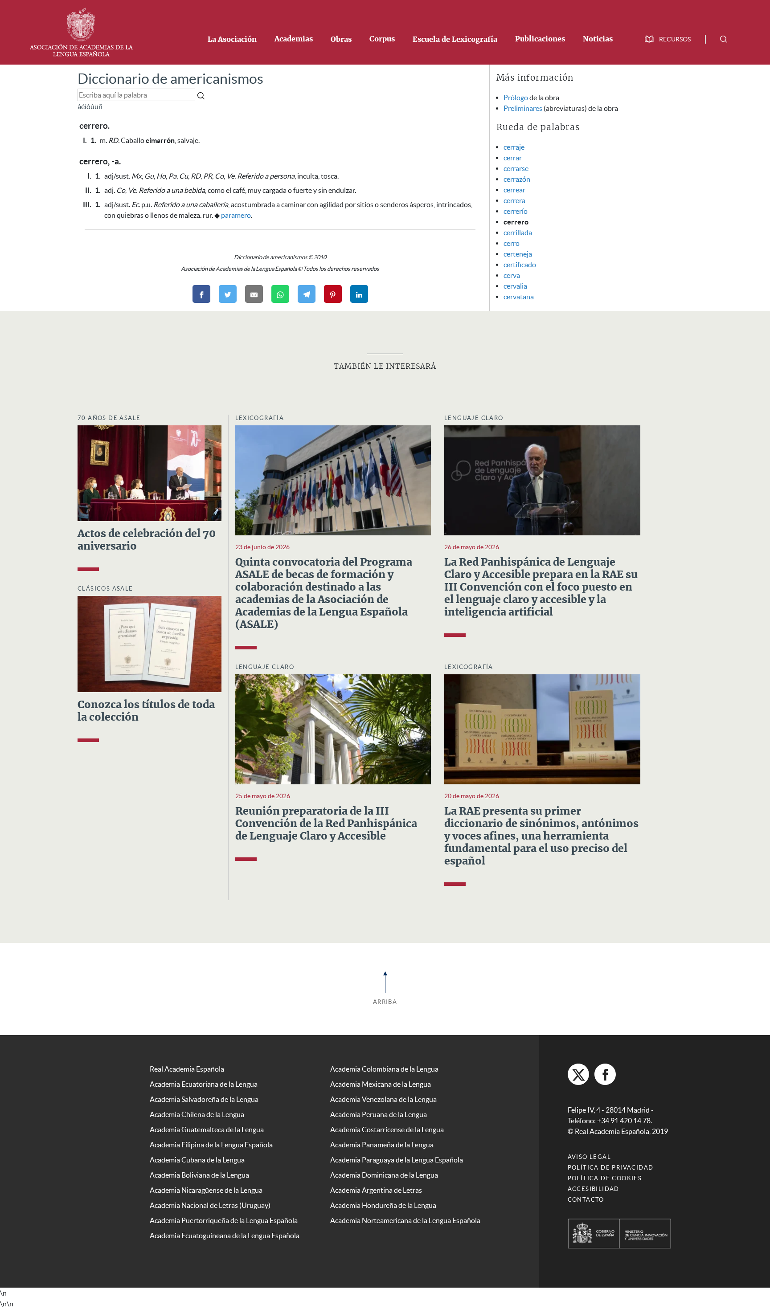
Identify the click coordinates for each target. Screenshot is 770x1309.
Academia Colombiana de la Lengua (384, 1069)
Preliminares (523, 108)
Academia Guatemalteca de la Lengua (207, 1129)
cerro (512, 243)
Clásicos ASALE (105, 588)
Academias (293, 39)
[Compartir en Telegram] (306, 294)
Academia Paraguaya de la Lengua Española (396, 1160)
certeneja (518, 254)
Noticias (598, 39)
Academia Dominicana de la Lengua (384, 1175)
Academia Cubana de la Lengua (197, 1160)
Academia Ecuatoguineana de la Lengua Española (224, 1236)
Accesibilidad (593, 1189)
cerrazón (517, 179)
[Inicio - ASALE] (81, 31)
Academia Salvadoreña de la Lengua (204, 1099)
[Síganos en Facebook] (605, 1074)
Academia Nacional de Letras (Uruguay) (210, 1205)
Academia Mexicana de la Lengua (380, 1084)
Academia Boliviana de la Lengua (199, 1175)
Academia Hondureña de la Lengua (383, 1205)
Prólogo (516, 98)
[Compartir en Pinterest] (333, 294)
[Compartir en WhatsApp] (280, 294)
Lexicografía (259, 418)
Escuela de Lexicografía (455, 39)
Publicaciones (540, 39)
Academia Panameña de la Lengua (382, 1145)
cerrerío (516, 211)
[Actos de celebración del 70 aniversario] (149, 473)
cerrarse (516, 168)
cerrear (514, 190)
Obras (341, 39)
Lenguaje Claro (474, 418)
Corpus (382, 39)
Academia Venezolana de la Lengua (383, 1099)
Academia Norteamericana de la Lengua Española (405, 1220)
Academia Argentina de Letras (376, 1190)
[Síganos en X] (578, 1074)
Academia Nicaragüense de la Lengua (206, 1190)
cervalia (515, 286)
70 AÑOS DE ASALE (109, 418)
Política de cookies (605, 1178)
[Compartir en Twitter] (228, 294)
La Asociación (232, 39)
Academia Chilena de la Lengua (197, 1114)
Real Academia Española (187, 1069)
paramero (236, 215)
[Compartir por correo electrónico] (254, 294)
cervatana (519, 297)
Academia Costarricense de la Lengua (387, 1129)
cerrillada (518, 232)
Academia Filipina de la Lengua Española (211, 1145)
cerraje (514, 147)
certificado (520, 265)
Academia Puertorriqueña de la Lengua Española (224, 1220)
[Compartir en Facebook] (201, 294)
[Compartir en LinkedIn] (359, 294)
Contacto (586, 1199)
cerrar (513, 158)
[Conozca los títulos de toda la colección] (149, 643)
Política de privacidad (611, 1167)
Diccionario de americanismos (170, 78)
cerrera (514, 200)
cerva (512, 275)
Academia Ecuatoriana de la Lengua (204, 1084)
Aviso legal (589, 1157)
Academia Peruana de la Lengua (378, 1114)
